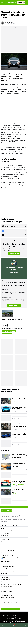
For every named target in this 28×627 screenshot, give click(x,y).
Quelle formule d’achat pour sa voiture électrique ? (18, 482)
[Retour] (3, 625)
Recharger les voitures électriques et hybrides (20, 458)
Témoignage (17, 394)
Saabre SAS (17, 621)
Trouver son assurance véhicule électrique (12, 584)
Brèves (6, 9)
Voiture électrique (16, 427)
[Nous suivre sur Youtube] (8, 525)
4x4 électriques (5, 321)
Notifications (6, 617)
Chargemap (5, 573)
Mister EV (5, 568)
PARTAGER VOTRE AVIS (6, 539)
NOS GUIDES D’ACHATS (6, 595)
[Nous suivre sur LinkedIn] (16, 525)
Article (9, 394)
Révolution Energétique (8, 566)
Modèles (4, 328)
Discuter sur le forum (7, 334)
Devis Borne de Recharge (9, 571)
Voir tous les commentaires (14, 305)
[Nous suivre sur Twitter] (5, 525)
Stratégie (2, 19)
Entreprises (4, 394)
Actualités (9, 328)
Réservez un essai (21, 2)
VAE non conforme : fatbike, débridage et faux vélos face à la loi (18, 491)
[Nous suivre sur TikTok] (14, 525)
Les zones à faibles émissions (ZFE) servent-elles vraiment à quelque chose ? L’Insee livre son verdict (19, 425)
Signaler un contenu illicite (12, 618)
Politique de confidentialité (8, 615)
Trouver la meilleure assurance (9, 331)
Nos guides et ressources (8, 555)
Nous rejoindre (6, 535)
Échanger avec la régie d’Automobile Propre (10, 609)
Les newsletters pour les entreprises (11, 552)
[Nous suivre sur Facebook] (2, 525)
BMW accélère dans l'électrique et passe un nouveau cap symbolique (19, 433)
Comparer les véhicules (8, 586)
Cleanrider (5, 564)
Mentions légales (13, 617)
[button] (14, 293)
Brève (22, 394)
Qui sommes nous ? (7, 530)
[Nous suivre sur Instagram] (11, 525)
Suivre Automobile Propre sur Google (11, 557)
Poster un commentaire (14, 272)
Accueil (2, 9)
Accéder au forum (14, 275)
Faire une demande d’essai (9, 582)
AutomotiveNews (6, 138)
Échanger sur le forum (8, 591)
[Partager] (25, 625)
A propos (3, 528)
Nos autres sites (5, 561)
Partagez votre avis (18, 328)
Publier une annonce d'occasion (10, 589)
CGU (20, 618)
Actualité (14, 493)
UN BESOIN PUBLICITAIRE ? (7, 606)
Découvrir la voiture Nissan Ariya (11, 319)
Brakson (16, 622)
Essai (12, 394)
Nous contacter (6, 533)
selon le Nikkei (22, 122)
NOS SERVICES (4, 577)
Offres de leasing (6, 579)
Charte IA (21, 617)
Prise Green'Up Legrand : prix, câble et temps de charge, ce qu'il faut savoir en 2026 (19, 456)
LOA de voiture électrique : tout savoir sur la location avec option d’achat (19, 465)
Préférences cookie (19, 615)
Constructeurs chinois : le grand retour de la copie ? (19, 407)
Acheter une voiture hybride (7, 600)
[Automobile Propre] (11, 2)
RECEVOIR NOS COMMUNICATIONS (9, 547)
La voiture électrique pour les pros (9, 602)
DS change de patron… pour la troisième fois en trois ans (18, 399)
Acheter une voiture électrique (18, 467)
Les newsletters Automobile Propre (11, 550)
